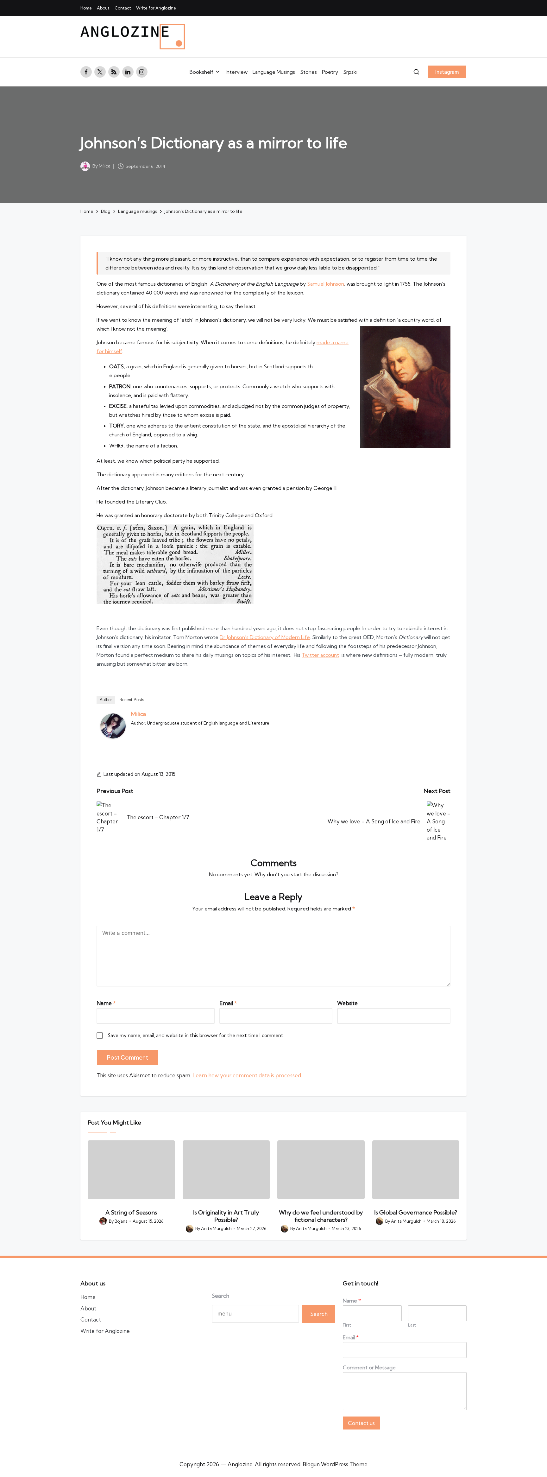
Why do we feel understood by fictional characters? (321, 1216)
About (88, 1308)
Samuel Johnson (325, 284)
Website (347, 1003)
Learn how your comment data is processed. (247, 1075)
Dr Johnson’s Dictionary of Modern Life (265, 637)
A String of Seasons (131, 1212)
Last (412, 1325)
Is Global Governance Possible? (415, 1212)
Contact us (361, 1423)
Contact (90, 1319)
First (347, 1325)
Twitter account (320, 655)
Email (228, 1003)
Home (88, 1297)
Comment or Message (369, 1367)
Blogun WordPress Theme (335, 1464)
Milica (138, 714)
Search (220, 1296)
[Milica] (113, 725)
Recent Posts (131, 699)
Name (106, 1003)
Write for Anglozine (105, 1331)
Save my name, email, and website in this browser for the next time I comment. (196, 1035)
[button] (447, 72)
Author (106, 699)
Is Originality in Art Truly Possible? (226, 1216)
